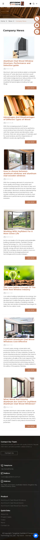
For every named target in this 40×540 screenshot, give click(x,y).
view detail (30, 88)
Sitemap (28, 535)
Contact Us (5, 525)
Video (3, 520)
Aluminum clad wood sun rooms (14, 506)
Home (3, 21)
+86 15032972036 (7, 469)
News (10, 21)
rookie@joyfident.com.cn (10, 477)
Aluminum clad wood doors (12, 503)
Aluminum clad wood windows (13, 500)
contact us (9, 453)
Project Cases (6, 517)
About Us (4, 514)
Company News (21, 21)
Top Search (20, 535)
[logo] (17, 3)
